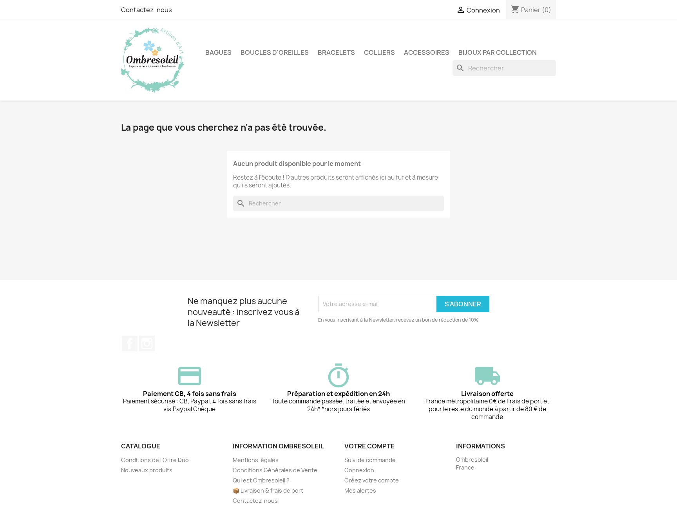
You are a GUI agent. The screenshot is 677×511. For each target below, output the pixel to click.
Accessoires (426, 52)
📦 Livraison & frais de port (268, 490)
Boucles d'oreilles (275, 52)
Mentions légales (256, 460)
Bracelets (336, 52)
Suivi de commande (370, 460)
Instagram (147, 343)
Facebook (130, 343)
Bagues (218, 52)
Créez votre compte (371, 480)
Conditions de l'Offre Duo (155, 460)
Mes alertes (360, 490)
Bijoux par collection (497, 52)
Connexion (359, 470)
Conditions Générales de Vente (275, 470)
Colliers (379, 52)
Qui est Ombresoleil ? (261, 480)
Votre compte (369, 446)
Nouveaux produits (146, 470)
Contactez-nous (146, 9)
